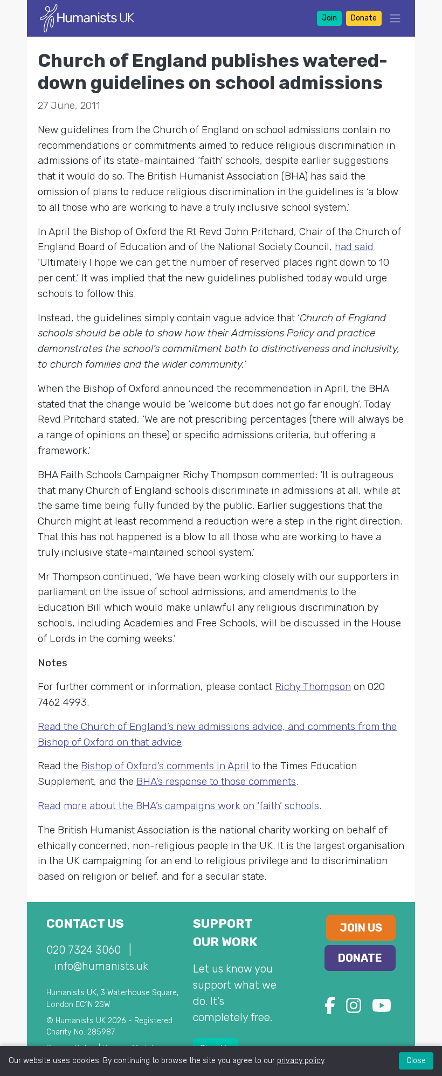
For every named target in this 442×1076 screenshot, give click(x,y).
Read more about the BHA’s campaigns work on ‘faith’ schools (178, 805)
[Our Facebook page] (330, 1009)
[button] (392, 18)
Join (329, 18)
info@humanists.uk (101, 966)
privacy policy (300, 1060)
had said (354, 246)
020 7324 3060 (83, 949)
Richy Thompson (313, 686)
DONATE (360, 957)
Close (416, 1060)
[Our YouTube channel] (382, 1009)
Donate (364, 18)
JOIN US (361, 927)
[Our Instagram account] (353, 1009)
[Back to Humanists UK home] (87, 17)
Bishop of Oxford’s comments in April (165, 766)
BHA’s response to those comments (216, 781)
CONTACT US (85, 923)
